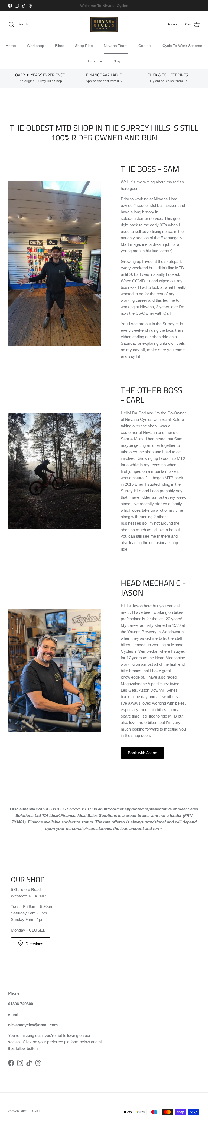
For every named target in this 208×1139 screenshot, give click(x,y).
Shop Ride (84, 45)
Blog (116, 61)
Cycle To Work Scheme (182, 45)
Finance (95, 61)
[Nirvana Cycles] (104, 24)
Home (11, 45)
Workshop (35, 45)
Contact (145, 45)
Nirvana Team (116, 45)
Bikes (59, 45)
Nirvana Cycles (31, 1111)
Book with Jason (142, 753)
